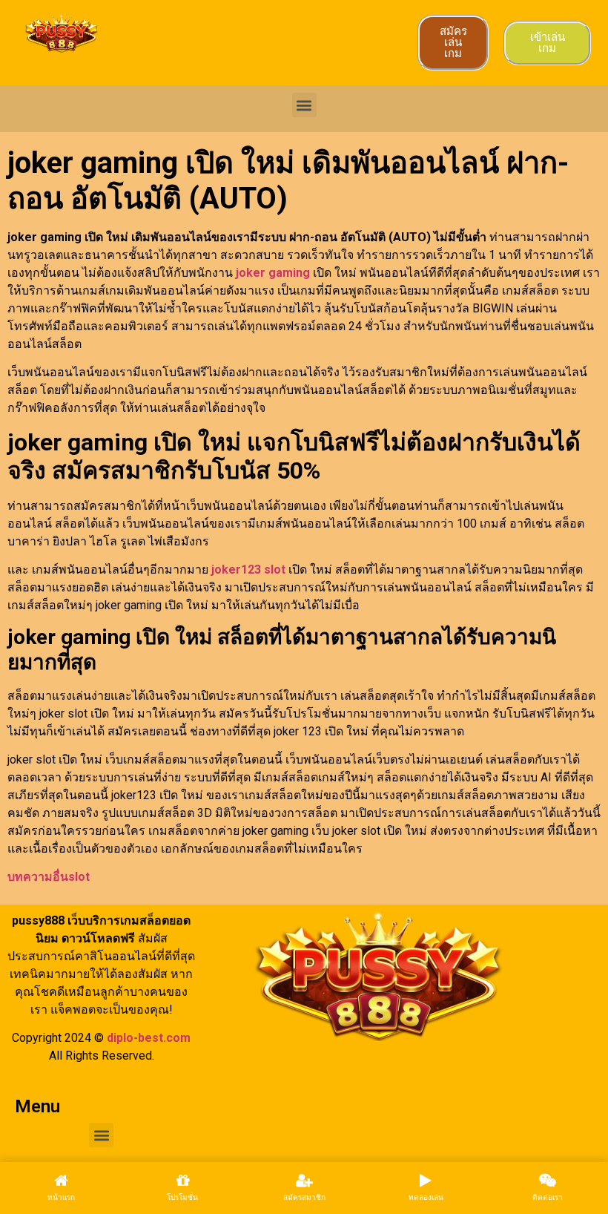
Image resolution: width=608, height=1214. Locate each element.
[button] (304, 105)
